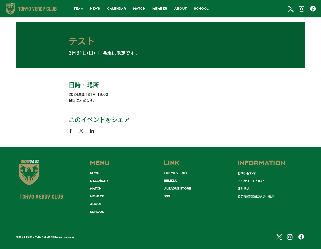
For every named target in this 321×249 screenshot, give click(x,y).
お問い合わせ (247, 173)
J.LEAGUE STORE (177, 188)
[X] (290, 8)
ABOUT (96, 204)
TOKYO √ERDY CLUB (41, 197)
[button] (78, 9)
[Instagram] (301, 8)
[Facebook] (313, 8)
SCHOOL (97, 211)
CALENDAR (99, 181)
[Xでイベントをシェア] (81, 131)
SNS (167, 196)
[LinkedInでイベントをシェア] (92, 131)
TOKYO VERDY (175, 173)
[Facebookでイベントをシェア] (71, 131)
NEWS (94, 173)
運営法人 (244, 188)
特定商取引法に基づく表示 (256, 196)
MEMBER (97, 196)
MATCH (96, 188)
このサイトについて (251, 181)
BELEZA (170, 180)
